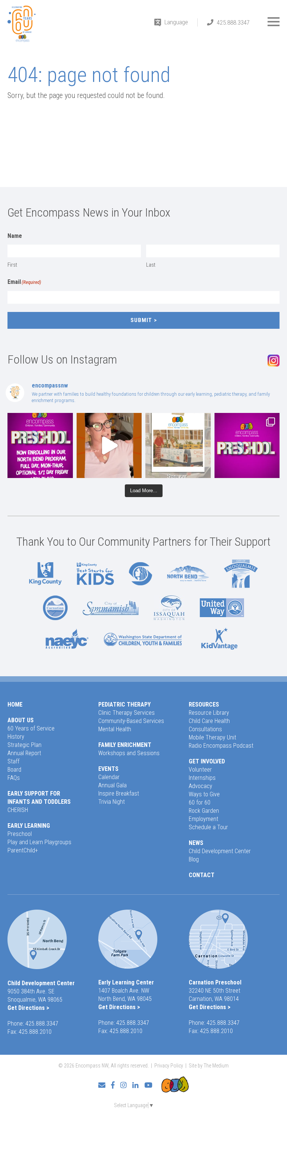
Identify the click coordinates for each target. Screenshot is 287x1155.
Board (14, 769)
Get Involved (207, 761)
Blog (194, 859)
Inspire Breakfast (118, 793)
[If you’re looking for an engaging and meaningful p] (247, 445)
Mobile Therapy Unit (212, 737)
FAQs (13, 777)
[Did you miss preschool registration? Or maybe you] (40, 445)
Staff (13, 761)
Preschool (19, 833)
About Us (20, 720)
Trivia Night (111, 801)
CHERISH (17, 810)
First (12, 264)
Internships (202, 777)
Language (176, 22)
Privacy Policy (168, 1066)
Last (150, 264)
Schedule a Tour (208, 827)
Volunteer (200, 769)
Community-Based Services (131, 720)
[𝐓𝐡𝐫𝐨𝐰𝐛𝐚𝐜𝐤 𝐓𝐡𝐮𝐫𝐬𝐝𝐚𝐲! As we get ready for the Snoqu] (178, 445)
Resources (204, 704)
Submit (141, 320)
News (196, 842)
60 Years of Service (31, 728)
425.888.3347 (233, 22)
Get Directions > (28, 1007)
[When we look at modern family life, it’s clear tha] (109, 445)
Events (108, 768)
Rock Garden (204, 810)
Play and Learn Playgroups (39, 842)
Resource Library (209, 712)
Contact (202, 875)
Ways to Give (204, 794)
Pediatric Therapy (124, 704)
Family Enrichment (124, 744)
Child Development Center (220, 851)
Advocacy (200, 786)
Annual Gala (112, 785)
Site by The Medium (209, 1066)
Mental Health (114, 729)
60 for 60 (199, 802)
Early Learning (28, 825)
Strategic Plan (24, 744)
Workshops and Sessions (129, 753)
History (15, 736)
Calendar (109, 777)
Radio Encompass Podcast (221, 745)
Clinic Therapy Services (126, 712)
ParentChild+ (22, 850)
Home (14, 704)
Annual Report (24, 753)
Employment (203, 818)
